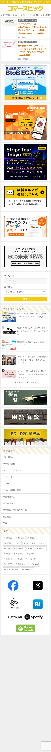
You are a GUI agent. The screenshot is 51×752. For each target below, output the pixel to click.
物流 (8, 554)
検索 (25, 299)
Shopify (21, 538)
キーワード (9, 276)
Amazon (42, 548)
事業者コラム (9, 497)
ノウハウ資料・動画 (12, 490)
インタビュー (9, 457)
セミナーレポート (11, 477)
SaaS (37, 564)
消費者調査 (28, 569)
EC (31, 548)
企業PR (9, 564)
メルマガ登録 (5, 15)
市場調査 (19, 554)
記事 (5, 523)
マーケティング (40, 543)
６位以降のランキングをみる (25, 382)
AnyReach (20, 548)
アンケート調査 (12, 569)
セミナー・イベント (20, 15)
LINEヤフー (32, 559)
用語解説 (7, 517)
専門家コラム (9, 503)
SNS (8, 548)
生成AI (32, 538)
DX (21, 559)
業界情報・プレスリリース (15, 510)
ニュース (7, 484)
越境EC (9, 538)
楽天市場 (32, 554)
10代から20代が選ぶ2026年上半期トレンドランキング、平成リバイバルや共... (32, 331)
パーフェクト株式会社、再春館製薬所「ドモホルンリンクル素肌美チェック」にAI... (32, 360)
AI (27, 543)
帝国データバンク (13, 543)
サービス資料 (34, 15)
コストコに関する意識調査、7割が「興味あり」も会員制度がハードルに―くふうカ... (32, 374)
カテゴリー (9, 287)
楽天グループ (23, 564)
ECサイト (10, 559)
